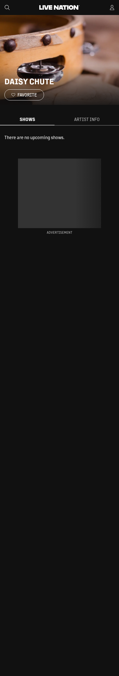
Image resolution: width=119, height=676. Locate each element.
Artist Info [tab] (87, 119)
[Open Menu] (112, 7)
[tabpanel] (59, 137)
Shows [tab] (27, 119)
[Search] (7, 7)
